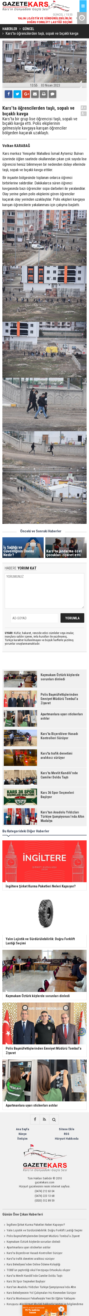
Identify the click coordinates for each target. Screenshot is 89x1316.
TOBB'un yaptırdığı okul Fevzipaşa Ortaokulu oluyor (38, 1270)
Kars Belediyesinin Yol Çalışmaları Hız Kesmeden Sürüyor (41, 1292)
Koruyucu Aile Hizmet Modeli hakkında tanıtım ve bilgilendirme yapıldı (42, 1304)
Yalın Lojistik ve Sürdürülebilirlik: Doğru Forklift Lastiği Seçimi (44, 1230)
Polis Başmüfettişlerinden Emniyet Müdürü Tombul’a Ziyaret (43, 1236)
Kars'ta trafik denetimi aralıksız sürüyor (31, 1258)
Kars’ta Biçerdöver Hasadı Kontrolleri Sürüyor (34, 1253)
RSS (66, 1134)
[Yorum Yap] (52, 94)
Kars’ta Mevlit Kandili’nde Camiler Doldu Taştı (34, 1275)
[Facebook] (8, 94)
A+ (83, 107)
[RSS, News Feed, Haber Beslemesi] (44, 1120)
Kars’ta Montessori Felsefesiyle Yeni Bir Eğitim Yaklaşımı (41, 1298)
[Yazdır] (43, 94)
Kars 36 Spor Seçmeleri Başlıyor (26, 1281)
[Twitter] (17, 94)
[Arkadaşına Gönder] (35, 94)
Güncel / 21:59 (43, 18)
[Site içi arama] (54, 1120)
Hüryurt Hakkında (66, 1138)
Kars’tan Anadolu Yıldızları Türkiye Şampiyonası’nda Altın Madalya (39, 1287)
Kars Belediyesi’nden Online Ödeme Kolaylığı (33, 1264)
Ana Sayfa (22, 1129)
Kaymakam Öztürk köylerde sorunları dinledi (33, 1241)
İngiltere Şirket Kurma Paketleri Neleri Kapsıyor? (36, 1224)
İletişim (22, 1138)
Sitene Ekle (66, 1129)
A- (84, 113)
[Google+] (26, 94)
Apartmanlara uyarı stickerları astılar (29, 1247)
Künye (23, 1134)
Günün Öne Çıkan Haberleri (22, 1214)
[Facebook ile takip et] (35, 1120)
